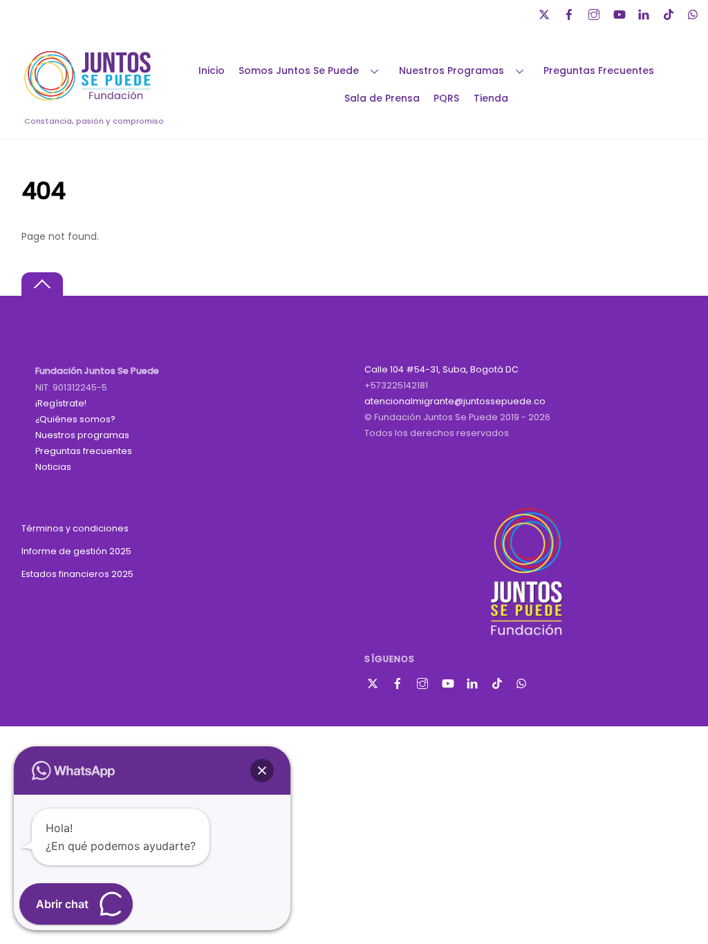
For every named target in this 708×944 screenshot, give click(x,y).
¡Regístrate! (60, 403)
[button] (262, 770)
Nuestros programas (82, 435)
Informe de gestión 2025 (76, 551)
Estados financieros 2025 (77, 574)
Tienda (491, 98)
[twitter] (545, 13)
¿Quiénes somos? (75, 419)
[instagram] (595, 13)
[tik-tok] (670, 13)
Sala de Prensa (382, 98)
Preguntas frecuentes (83, 451)
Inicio (211, 70)
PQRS (446, 98)
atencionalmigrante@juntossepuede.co (455, 401)
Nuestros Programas (451, 70)
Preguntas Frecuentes (598, 70)
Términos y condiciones (75, 528)
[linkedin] (645, 13)
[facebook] (570, 13)
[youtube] (620, 13)
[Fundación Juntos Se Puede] (90, 98)
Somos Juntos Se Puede (299, 70)
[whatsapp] (695, 13)
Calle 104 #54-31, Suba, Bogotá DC (441, 369)
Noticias (53, 467)
